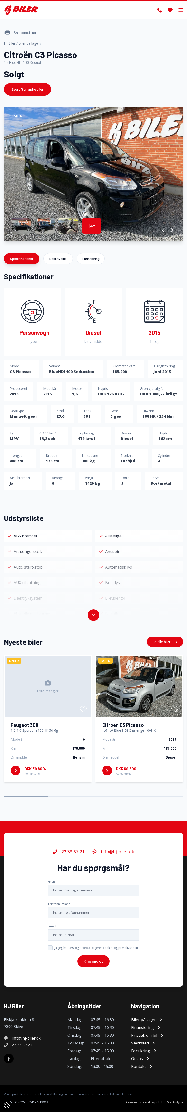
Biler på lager (29, 43)
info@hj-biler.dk (117, 852)
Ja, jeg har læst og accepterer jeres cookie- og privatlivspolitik (97, 948)
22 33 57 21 (72, 852)
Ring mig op (93, 961)
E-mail (52, 926)
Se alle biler (162, 641)
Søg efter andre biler (27, 89)
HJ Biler (9, 43)
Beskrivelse (58, 258)
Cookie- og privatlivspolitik (144, 1102)
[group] (93, 174)
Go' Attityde (175, 1102)
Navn (51, 882)
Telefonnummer (59, 904)
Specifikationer (21, 258)
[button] (163, 230)
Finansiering (91, 258)
